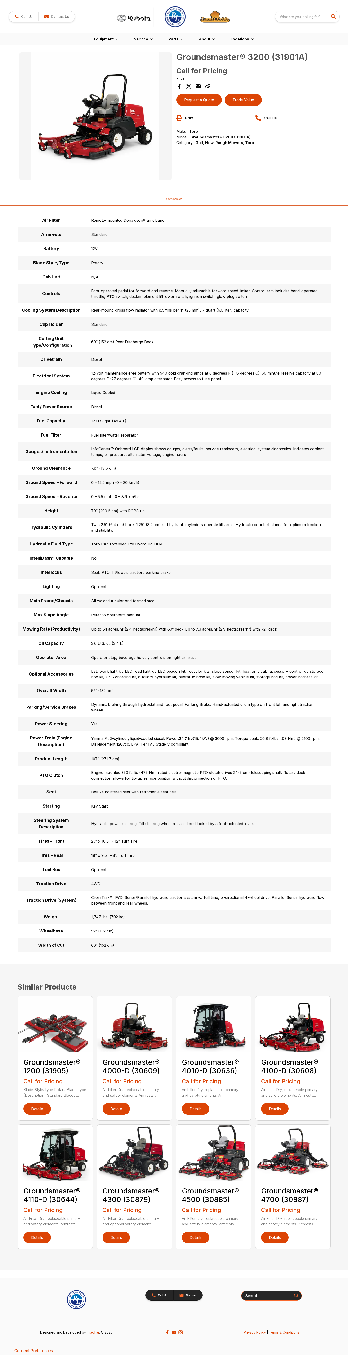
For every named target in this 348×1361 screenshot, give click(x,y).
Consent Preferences (33, 1350)
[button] (23, 16)
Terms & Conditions (284, 1332)
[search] (333, 16)
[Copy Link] (207, 86)
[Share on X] (189, 86)
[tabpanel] (95, 116)
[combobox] (307, 16)
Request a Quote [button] (199, 99)
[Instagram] (180, 1332)
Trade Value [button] (243, 99)
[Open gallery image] (95, 116)
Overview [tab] (174, 199)
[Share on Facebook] (179, 86)
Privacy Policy (255, 1332)
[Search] (296, 1295)
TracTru (93, 1332)
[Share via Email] (198, 86)
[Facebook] (167, 1332)
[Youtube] (174, 1332)
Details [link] (37, 1108)
